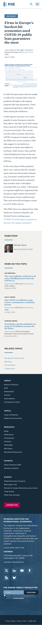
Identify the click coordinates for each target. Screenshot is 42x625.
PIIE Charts (8, 448)
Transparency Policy (12, 402)
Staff (6, 388)
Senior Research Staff (12, 465)
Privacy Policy (10, 621)
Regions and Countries (13, 418)
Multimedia (8, 445)
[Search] (31, 4)
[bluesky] (14, 578)
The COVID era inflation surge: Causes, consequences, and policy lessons (19, 302)
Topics (7, 411)
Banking (8, 362)
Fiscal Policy (9, 365)
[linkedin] (14, 571)
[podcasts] (30, 571)
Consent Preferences (14, 562)
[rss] (6, 578)
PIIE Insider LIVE (10, 484)
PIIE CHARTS (11, 16)
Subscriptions (9, 398)
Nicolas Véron (27, 52)
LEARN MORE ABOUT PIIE (14, 548)
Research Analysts (11, 468)
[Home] (9, 4)
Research (9, 427)
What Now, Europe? (12, 495)
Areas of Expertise (11, 415)
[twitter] (6, 571)
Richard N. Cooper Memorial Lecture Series (21, 488)
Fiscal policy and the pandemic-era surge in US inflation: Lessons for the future (20, 326)
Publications (9, 434)
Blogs (6, 431)
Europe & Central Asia (14, 358)
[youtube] (22, 571)
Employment (9, 391)
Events (8, 477)
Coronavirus (9, 369)
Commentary (9, 438)
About (7, 381)
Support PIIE (12, 505)
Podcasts (7, 441)
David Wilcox (28, 284)
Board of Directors (11, 385)
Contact (7, 395)
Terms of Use (21, 621)
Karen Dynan (9, 284)
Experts (8, 461)
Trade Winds (9, 491)
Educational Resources (13, 452)
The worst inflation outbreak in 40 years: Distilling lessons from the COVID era (20, 278)
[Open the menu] (37, 4)
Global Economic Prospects (14, 481)
